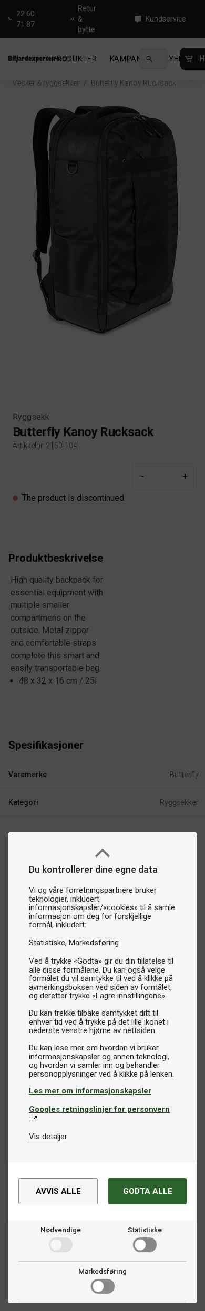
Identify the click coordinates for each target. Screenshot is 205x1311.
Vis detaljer (48, 1136)
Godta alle (147, 1191)
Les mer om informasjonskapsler (90, 1091)
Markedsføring (102, 1271)
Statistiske (145, 1229)
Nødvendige (60, 1229)
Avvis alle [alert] (58, 1191)
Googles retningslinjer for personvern (99, 1109)
